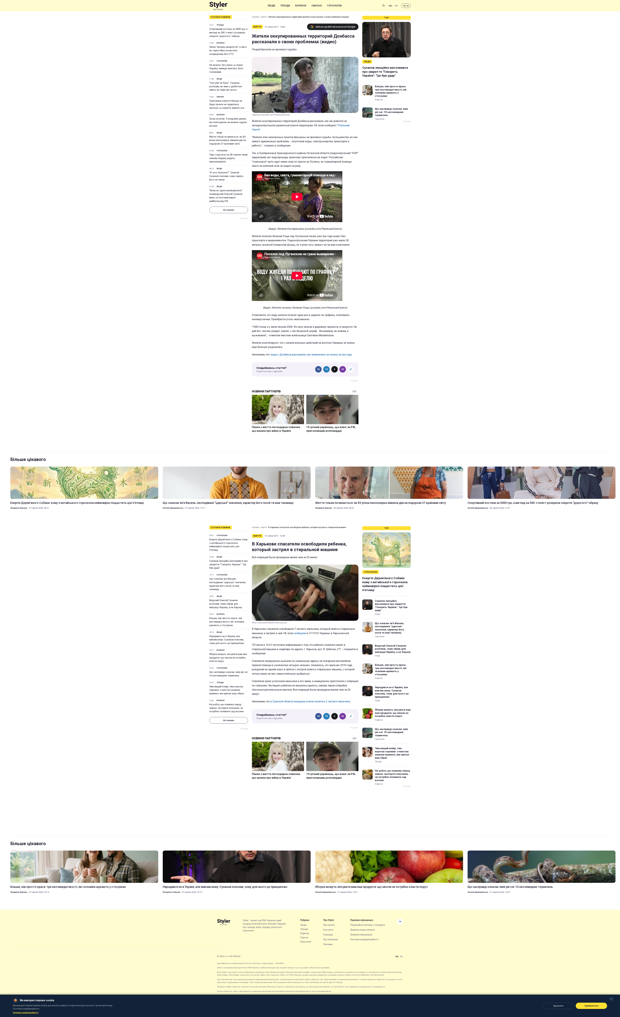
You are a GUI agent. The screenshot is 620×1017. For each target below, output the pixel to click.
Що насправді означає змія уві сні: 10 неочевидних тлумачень (391, 112)
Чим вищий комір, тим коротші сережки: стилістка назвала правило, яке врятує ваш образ (226, 690)
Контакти (328, 929)
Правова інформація (361, 934)
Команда (328, 934)
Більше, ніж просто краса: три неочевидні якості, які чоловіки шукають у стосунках (390, 91)
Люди (271, 5)
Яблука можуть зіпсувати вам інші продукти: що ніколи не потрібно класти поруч (228, 658)
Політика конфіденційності (364, 939)
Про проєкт (329, 925)
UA (390, 6)
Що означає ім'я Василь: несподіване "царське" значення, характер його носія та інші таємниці (228, 502)
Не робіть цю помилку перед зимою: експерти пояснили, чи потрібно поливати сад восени (226, 708)
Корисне (300, 5)
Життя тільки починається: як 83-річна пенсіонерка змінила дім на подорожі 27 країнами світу (227, 140)
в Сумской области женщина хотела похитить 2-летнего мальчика (310, 701)
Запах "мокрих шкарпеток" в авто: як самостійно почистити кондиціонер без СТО (228, 50)
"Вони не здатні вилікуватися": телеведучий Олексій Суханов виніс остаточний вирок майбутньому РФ (226, 195)
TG (326, 369)
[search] (384, 6)
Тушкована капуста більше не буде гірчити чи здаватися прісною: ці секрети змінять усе (226, 104)
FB (318, 369)
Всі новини (228, 210)
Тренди (285, 5)
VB (342, 369)
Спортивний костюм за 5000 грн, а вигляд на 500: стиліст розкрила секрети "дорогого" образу (228, 33)
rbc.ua (406, 6)
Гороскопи (334, 5)
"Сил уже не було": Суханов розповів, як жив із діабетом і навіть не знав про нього (225, 86)
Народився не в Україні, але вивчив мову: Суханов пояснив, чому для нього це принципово (226, 640)
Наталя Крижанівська (173, 508)
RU (396, 6)
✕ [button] (611, 999)
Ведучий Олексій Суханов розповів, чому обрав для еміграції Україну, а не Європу (225, 604)
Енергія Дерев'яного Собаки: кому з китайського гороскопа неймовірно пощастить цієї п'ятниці (77, 502)
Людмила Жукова (18, 508)
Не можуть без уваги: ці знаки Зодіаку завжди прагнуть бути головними (226, 69)
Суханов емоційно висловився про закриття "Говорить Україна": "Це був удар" (385, 71)
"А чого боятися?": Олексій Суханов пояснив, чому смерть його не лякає (226, 176)
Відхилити (558, 1006)
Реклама (328, 944)
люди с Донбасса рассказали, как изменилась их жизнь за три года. (311, 354)
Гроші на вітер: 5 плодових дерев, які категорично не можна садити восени (228, 122)
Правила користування (362, 929)
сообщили (300, 633)
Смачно (316, 5)
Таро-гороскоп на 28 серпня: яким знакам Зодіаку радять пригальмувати (228, 158)
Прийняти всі (591, 1006)
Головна (255, 17)
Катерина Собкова (171, 892)
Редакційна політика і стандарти (367, 925)
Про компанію (330, 939)
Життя (264, 17)
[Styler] (218, 5)
